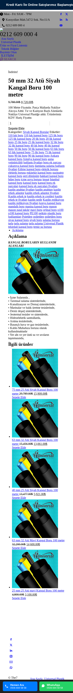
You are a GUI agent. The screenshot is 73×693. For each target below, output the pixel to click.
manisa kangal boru (36, 206)
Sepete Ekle (16, 128)
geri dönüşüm (31, 176)
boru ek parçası (52, 162)
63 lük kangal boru (19, 152)
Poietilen (27, 216)
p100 (60, 209)
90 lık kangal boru (39, 155)
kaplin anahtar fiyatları (21, 189)
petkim (43, 213)
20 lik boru (38, 138)
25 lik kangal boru (39, 142)
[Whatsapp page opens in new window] (11, 667)
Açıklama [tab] (17, 230)
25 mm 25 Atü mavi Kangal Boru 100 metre (38, 590)
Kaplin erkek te (17, 196)
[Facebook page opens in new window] (11, 639)
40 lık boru (37, 145)
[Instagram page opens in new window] (11, 656)
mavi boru (36, 209)
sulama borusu (51, 220)
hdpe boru (14, 179)
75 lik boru (37, 152)
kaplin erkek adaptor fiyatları (42, 193)
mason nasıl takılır (19, 209)
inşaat (45, 179)
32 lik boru (56, 142)
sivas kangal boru (18, 220)
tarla (10, 223)
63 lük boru (57, 148)
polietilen (38, 216)
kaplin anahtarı (44, 189)
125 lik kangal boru (19, 138)
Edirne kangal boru (29, 169)
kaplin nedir (35, 199)
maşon (53, 206)
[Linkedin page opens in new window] (11, 650)
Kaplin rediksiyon (53, 199)
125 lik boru (55, 135)
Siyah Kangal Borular (36, 132)
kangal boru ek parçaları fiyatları (38, 186)
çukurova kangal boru (21, 165)
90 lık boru (20, 155)
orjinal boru (50, 209)
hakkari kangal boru (51, 176)
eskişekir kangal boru (39, 172)
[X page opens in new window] (11, 645)
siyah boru (36, 220)
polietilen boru (53, 216)
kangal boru (30, 182)
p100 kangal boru (18, 213)
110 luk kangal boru (36, 135)
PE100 (34, 213)
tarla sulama (21, 223)
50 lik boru (20, 148)
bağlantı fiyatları (32, 162)
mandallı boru (16, 206)
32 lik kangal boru (19, 145)
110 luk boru (15, 135)
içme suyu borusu (31, 179)
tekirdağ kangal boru (20, 226)
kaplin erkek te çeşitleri (40, 196)
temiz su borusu (42, 226)
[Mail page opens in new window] (11, 662)
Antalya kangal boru (35, 159)
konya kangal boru (50, 203)
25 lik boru (20, 142)
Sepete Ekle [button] (19, 397)
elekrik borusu (49, 169)
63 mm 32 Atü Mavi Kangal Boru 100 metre (38, 540)
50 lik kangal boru (39, 148)
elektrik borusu (17, 172)
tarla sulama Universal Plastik (46, 223)
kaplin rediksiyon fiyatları (23, 203)
